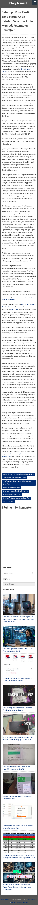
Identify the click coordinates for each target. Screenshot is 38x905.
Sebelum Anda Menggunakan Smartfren (16, 498)
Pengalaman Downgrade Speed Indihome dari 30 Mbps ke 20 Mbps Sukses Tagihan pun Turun (19, 856)
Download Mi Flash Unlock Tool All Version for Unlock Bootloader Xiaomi (18, 827)
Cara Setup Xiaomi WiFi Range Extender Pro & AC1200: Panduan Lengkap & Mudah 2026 (18, 738)
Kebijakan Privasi (22, 902)
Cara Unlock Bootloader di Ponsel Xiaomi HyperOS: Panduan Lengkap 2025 (16, 768)
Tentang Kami (32, 899)
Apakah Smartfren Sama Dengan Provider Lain (18, 474)
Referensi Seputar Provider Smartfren (15, 491)
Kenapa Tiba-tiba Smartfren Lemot (14, 478)
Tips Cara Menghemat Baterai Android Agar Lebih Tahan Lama (17, 797)
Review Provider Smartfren (12, 494)
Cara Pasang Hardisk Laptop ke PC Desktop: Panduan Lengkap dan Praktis (17, 709)
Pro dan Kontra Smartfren (11, 487)
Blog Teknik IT (19, 3)
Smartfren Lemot (8, 501)
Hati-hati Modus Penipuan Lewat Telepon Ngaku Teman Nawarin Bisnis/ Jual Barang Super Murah (17, 887)
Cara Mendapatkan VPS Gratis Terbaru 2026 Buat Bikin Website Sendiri (18, 650)
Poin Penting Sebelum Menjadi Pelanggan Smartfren (17, 482)
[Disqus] (19, 537)
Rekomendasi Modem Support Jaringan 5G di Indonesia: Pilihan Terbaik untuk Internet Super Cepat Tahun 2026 (18, 619)
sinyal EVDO (14, 309)
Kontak (13, 902)
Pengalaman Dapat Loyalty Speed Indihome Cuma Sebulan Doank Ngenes (17, 679)
